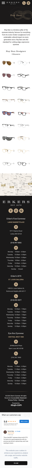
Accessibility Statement (18, 398)
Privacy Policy (12, 400)
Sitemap (21, 400)
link (7, 185)
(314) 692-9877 (15, 300)
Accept (16, 463)
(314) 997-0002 (15, 243)
